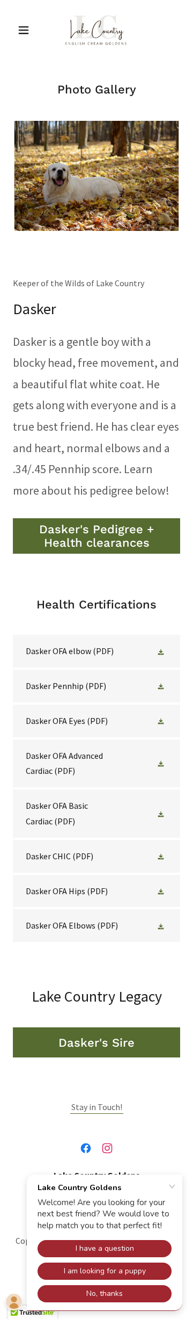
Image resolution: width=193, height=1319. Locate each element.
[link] (96, 30)
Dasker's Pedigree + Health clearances (96, 536)
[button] (25, 30)
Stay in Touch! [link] (96, 1106)
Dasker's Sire (96, 1042)
